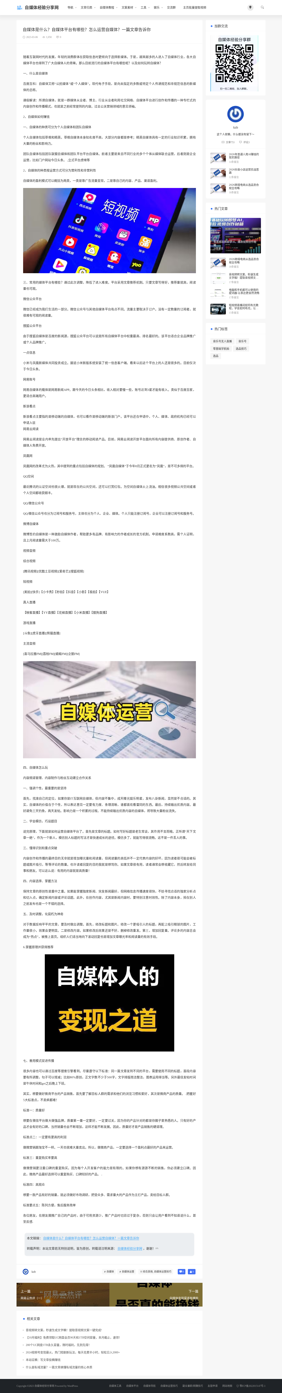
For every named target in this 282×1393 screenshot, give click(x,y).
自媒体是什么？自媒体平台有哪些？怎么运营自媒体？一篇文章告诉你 (91, 1238)
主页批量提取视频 (194, 7)
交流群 (171, 7)
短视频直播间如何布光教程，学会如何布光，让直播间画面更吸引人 (243, 308)
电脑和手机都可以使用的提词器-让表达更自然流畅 (244, 291)
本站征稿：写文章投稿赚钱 (43, 1359)
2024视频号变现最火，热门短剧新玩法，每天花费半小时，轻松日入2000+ (73, 1352)
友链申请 (213, 1386)
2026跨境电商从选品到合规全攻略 (244, 186)
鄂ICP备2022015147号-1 (252, 1386)
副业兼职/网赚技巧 (192, 1386)
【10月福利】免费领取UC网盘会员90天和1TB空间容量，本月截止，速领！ (74, 1337)
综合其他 (148, 1271)
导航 (70, 7)
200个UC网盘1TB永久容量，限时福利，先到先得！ (58, 1345)
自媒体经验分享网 (129, 1248)
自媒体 (110, 1271)
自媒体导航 (149, 1386)
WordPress (72, 1386)
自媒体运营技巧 (162, 1271)
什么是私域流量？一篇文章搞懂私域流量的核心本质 (59, 1367)
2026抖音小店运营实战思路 (244, 171)
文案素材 (127, 7)
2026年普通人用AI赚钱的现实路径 (244, 156)
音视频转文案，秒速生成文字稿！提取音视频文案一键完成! (64, 1330)
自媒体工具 (115, 1386)
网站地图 (227, 1386)
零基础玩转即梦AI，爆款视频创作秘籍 (234, 243)
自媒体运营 (128, 1271)
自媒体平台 (132, 1386)
